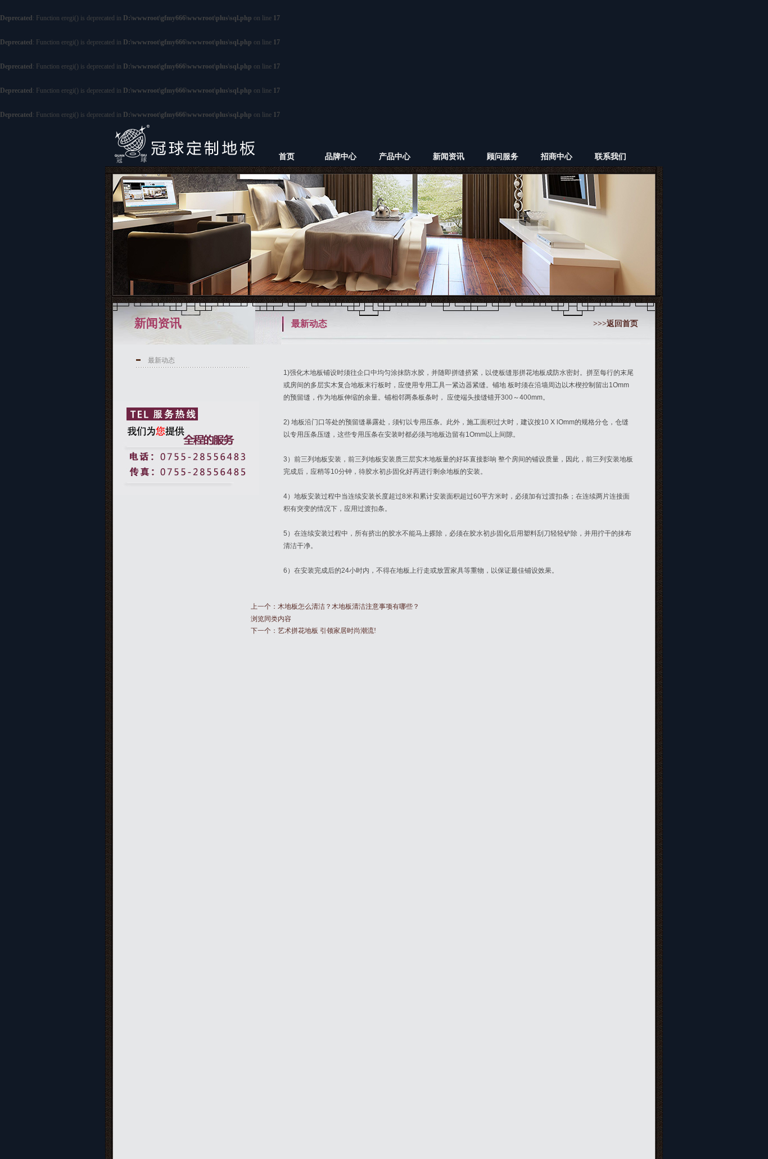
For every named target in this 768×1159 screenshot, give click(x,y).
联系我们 (610, 156)
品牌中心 (340, 156)
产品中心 (394, 156)
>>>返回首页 (615, 323)
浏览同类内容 (271, 619)
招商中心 (556, 156)
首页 (287, 156)
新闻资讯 (448, 156)
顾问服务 (502, 156)
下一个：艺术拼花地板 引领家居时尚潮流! (313, 631)
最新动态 (161, 360)
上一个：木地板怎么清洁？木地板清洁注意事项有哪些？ (335, 606)
